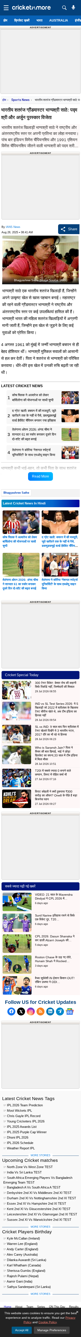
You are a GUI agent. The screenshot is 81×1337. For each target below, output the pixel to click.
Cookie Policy (47, 1322)
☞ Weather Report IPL (19, 1148)
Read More (40, 476)
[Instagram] (31, 1012)
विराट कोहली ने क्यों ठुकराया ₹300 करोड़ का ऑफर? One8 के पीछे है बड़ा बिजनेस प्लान (56, 795)
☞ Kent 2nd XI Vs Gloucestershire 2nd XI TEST (36, 1209)
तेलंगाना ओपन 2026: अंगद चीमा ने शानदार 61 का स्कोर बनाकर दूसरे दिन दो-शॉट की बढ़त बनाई (20, 584)
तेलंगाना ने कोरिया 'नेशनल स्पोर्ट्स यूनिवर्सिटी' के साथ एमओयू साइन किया (60, 584)
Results (74, 1306)
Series (41, 1306)
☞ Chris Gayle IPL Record (21, 1116)
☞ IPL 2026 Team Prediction (23, 1105)
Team (29, 1306)
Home (7, 1306)
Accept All (21, 1330)
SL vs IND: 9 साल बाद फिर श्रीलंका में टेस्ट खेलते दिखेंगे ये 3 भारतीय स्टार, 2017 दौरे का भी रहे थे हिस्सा (57, 730)
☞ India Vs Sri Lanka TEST (22, 1172)
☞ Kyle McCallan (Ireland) (21, 1238)
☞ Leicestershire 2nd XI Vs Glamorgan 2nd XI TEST (40, 1214)
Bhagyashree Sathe (16, 492)
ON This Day (57, 1306)
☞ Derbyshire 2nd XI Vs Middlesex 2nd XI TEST (37, 1193)
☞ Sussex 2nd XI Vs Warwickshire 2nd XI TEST (37, 1219)
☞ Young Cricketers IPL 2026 (23, 1121)
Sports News (20, 100)
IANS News (13, 227)
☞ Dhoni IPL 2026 (15, 1137)
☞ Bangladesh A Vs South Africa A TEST (31, 1187)
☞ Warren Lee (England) (20, 1244)
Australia (58, 20)
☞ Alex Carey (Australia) (20, 1254)
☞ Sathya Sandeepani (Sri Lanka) (27, 1287)
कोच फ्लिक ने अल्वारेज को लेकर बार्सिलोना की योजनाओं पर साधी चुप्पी (20, 541)
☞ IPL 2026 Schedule (18, 1143)
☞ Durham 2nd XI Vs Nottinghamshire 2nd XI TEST (39, 1198)
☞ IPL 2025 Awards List (20, 1126)
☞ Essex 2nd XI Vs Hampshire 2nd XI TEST (34, 1203)
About (18, 1306)
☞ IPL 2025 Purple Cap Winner (25, 1132)
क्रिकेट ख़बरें (22, 20)
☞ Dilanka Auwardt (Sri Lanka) (24, 1260)
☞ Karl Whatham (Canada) (22, 1265)
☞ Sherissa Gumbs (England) (24, 1270)
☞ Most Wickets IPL (17, 1110)
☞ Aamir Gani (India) (17, 1281)
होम (5, 20)
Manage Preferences (51, 1330)
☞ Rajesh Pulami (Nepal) (21, 1276)
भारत (39, 20)
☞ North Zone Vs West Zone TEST (28, 1167)
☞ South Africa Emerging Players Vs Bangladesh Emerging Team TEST (37, 1178)
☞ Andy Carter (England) (20, 1249)
